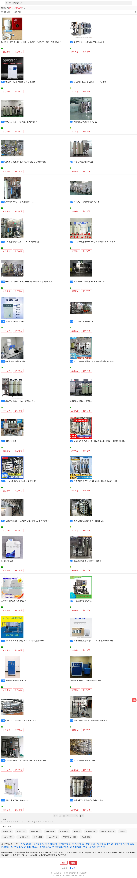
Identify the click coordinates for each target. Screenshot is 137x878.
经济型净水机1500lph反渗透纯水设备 (20, 401)
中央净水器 (7, 831)
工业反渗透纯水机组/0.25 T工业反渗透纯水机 (23, 241)
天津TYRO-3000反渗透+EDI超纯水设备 (89, 42)
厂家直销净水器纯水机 (83, 601)
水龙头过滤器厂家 (34, 846)
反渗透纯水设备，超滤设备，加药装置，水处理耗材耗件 (27, 521)
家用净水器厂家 (106, 844)
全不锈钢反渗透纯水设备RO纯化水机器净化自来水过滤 (95, 481)
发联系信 (6, 52)
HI (18, 822)
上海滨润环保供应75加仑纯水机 (13, 601)
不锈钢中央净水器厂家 (122, 844)
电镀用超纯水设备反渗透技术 (81, 401)
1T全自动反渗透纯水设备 (84, 162)
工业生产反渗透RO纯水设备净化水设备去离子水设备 (94, 241)
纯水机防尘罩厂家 (49, 846)
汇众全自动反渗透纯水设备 (84, 760)
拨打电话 (18, 52)
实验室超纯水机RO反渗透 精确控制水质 (85, 680)
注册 (73, 863)
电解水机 (77, 831)
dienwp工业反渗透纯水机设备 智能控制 (21, 481)
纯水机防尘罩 (52, 837)
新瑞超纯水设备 (7, 561)
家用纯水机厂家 (98, 846)
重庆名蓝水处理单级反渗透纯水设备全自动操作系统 (25, 162)
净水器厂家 (79, 844)
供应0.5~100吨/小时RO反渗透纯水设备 (20, 720)
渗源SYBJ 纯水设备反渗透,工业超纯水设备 (90, 82)
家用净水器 (64, 831)
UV (43, 822)
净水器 (122, 831)
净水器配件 (50, 831)
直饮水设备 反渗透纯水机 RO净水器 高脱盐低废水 (25, 640)
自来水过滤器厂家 (28, 844)
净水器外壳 (86, 837)
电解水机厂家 (41, 844)
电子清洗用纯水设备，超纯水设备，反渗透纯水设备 (25, 760)
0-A (2, 822)
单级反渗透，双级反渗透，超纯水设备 (89, 521)
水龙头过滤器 (8, 837)
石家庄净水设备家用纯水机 (16, 680)
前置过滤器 (21, 831)
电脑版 (72, 868)
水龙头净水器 (91, 831)
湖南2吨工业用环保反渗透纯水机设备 (88, 800)
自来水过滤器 (23, 837)
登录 (64, 863)
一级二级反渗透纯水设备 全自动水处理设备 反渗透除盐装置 (28, 281)
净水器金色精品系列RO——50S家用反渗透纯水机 (93, 640)
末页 (81, 815)
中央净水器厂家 (54, 844)
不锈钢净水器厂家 (91, 844)
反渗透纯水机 (10, 441)
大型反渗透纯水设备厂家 (83, 321)
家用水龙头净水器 (107, 831)
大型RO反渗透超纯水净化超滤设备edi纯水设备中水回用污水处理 (99, 441)
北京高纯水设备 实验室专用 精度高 (87, 561)
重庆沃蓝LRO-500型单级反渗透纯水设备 (21, 122)
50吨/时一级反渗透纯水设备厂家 (87, 201)
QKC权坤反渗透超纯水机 (15, 361)
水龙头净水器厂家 (64, 846)
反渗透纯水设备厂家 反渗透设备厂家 (19, 201)
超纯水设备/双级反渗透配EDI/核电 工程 (89, 281)
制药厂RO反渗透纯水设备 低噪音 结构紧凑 (90, 720)
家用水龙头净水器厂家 (82, 846)
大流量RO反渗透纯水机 (14, 321)
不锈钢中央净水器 (69, 837)
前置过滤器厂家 (67, 844)
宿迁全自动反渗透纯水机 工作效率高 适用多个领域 (94, 361)
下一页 (75, 815)
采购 (134, 700)
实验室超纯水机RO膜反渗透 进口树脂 (20, 82)
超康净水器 (38, 837)
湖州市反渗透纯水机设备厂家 (85, 122)
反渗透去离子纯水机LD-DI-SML (17, 800)
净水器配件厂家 (19, 846)
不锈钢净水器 (35, 831)
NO (29, 822)
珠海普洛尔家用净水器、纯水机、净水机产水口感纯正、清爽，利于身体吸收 (31, 42)
